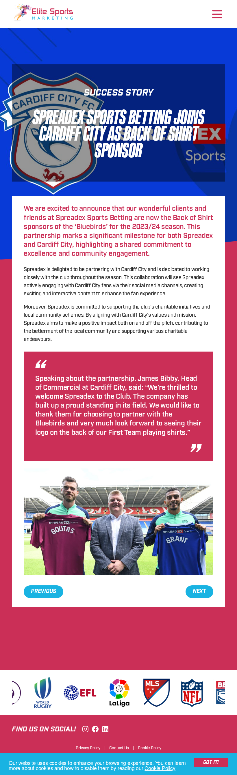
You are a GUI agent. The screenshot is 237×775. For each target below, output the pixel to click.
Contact (119, 748)
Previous (43, 591)
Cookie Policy (160, 768)
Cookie (149, 748)
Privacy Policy (88, 748)
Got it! (211, 762)
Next (199, 591)
